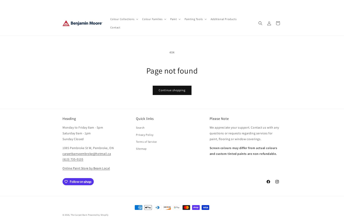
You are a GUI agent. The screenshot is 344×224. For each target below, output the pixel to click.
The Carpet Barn (79, 214)
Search (140, 127)
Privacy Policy (144, 135)
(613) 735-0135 (73, 159)
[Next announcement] (214, 5)
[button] (124, 19)
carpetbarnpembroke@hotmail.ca (87, 154)
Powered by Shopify (98, 214)
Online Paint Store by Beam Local (86, 168)
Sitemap (141, 148)
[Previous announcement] (129, 5)
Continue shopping (172, 90)
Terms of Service (146, 142)
